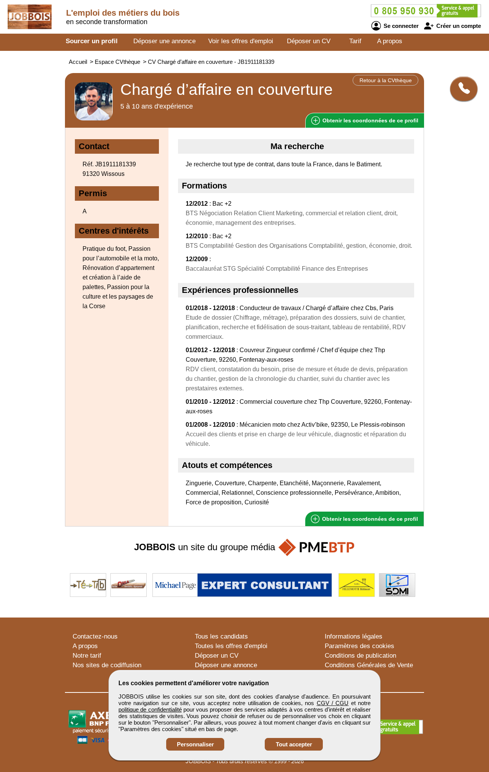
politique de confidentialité (150, 709)
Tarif (355, 41)
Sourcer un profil (92, 41)
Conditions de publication (360, 655)
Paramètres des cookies (359, 646)
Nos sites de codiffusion (107, 665)
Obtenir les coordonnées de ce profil (369, 519)
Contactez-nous (95, 636)
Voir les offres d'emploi (240, 41)
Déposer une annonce (164, 41)
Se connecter (400, 26)
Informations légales (353, 636)
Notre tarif (87, 655)
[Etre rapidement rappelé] (461, 88)
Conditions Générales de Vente (369, 665)
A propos (389, 41)
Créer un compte (458, 26)
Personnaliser (195, 744)
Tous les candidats (221, 636)
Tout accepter (294, 744)
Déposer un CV (308, 41)
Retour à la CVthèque (385, 80)
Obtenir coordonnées (369, 120)
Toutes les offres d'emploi (231, 646)
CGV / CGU (333, 703)
